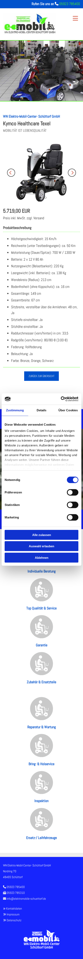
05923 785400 (69, 3)
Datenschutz (14, 920)
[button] (69, 16)
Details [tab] (42, 410)
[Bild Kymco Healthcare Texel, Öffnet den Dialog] (41, 173)
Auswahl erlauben (41, 546)
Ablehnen (41, 557)
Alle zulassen (41, 534)
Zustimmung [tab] (15, 410)
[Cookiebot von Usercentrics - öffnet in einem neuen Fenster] (60, 399)
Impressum (13, 914)
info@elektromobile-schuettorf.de (26, 898)
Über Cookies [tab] (68, 410)
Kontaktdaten (14, 908)
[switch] (72, 492)
